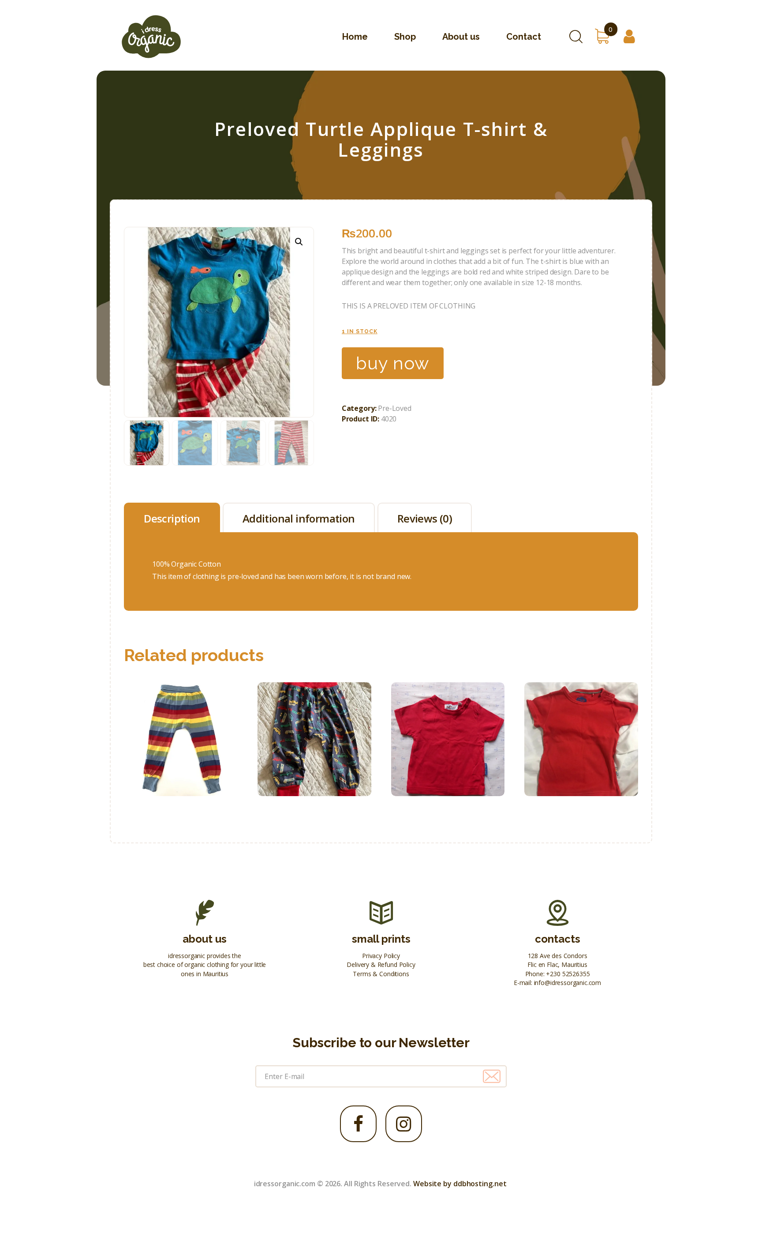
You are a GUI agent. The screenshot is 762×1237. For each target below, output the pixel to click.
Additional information (299, 518)
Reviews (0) (424, 518)
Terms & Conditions (381, 974)
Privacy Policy (381, 955)
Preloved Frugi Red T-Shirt (581, 719)
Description (172, 518)
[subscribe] (491, 1076)
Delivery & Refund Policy (381, 964)
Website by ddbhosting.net (460, 1183)
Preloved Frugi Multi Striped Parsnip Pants (181, 719)
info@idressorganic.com (567, 982)
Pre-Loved (394, 408)
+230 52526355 (568, 974)
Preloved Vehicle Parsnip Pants (314, 719)
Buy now (393, 363)
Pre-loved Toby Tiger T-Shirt (448, 719)
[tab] (172, 517)
